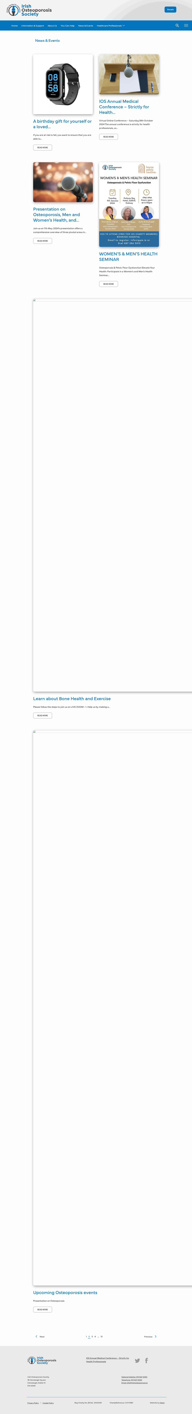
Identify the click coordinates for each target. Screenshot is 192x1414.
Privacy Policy (33, 1403)
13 (102, 1336)
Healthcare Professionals (109, 25)
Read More (42, 147)
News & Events (85, 25)
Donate (170, 9)
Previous (148, 1336)
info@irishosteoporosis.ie (137, 1382)
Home (14, 25)
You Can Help (67, 25)
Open (162, 1402)
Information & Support (32, 25)
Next (42, 1336)
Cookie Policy (48, 1403)
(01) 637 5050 (141, 1376)
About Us (52, 25)
